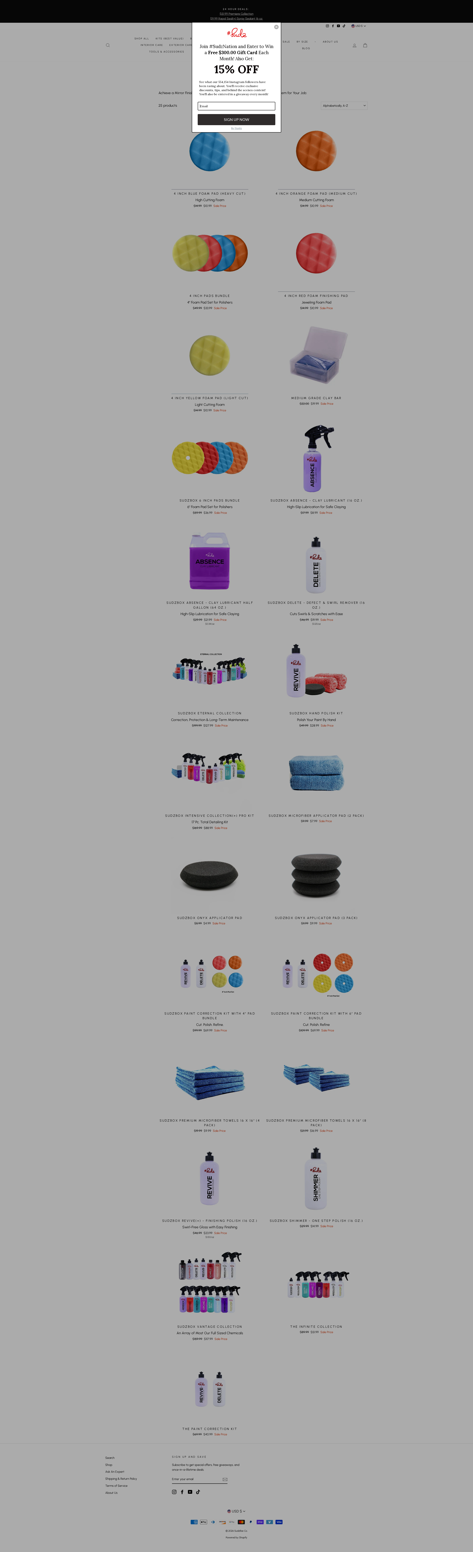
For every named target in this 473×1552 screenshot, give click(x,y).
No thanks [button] (236, 128)
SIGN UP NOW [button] (236, 119)
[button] (276, 27)
